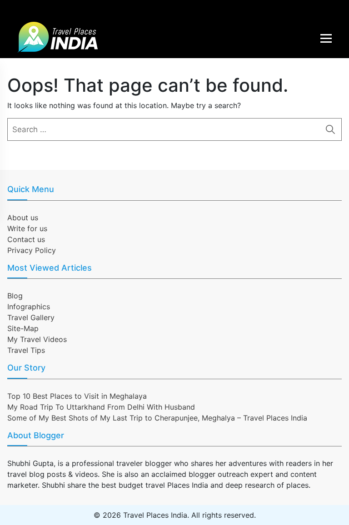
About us (22, 217)
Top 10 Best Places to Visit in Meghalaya (77, 396)
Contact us (26, 239)
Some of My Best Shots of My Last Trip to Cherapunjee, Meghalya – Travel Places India (157, 417)
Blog (15, 295)
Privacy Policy (31, 250)
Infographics (28, 306)
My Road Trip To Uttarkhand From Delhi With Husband (101, 406)
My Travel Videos (37, 339)
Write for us (27, 228)
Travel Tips (26, 350)
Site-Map (23, 328)
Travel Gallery (31, 317)
